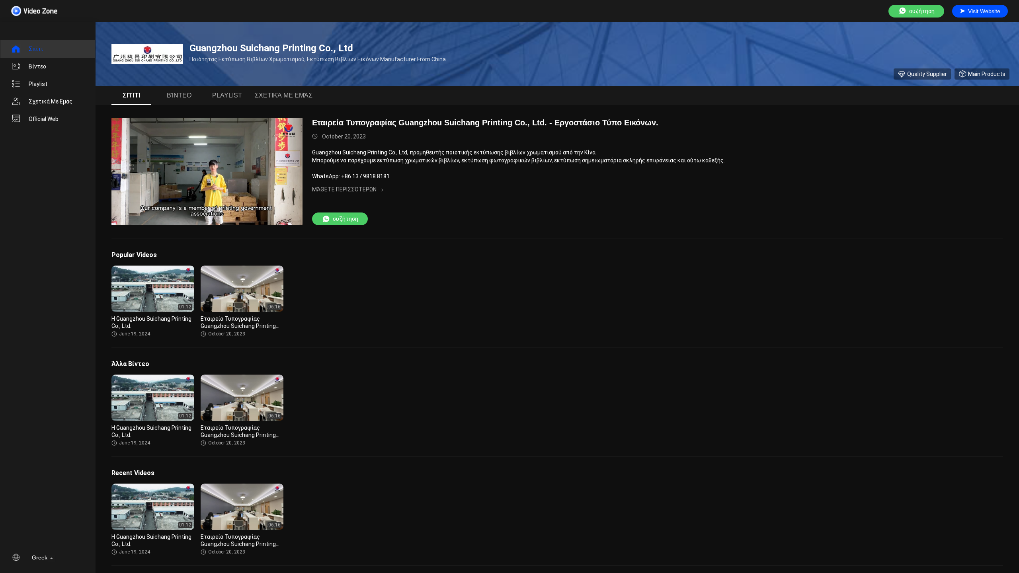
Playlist (38, 84)
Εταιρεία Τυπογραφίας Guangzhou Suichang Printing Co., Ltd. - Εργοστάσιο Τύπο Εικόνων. (485, 122)
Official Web (44, 119)
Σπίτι (36, 49)
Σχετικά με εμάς (50, 101)
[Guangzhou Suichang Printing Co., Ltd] (147, 54)
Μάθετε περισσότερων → (347, 189)
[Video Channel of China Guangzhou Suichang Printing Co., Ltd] (34, 11)
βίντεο (37, 66)
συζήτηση (922, 11)
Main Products (986, 74)
